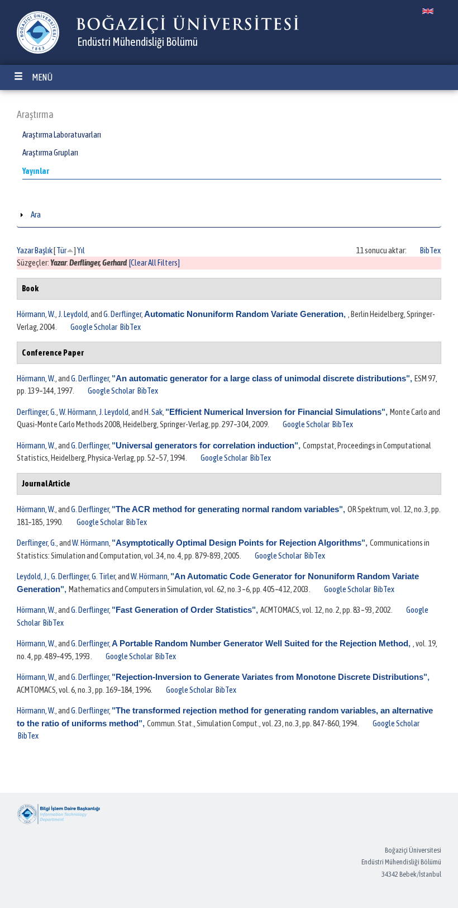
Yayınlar (35, 171)
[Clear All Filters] (154, 262)
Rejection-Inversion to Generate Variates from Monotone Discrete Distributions (269, 677)
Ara (36, 214)
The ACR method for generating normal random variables (227, 509)
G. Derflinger (122, 314)
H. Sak (153, 412)
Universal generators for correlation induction (205, 445)
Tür (61, 250)
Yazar (25, 250)
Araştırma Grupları (50, 152)
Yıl (81, 250)
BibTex (430, 250)
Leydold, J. (32, 576)
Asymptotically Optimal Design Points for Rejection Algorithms (238, 542)
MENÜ (42, 77)
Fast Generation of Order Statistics (184, 609)
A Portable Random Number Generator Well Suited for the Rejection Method (260, 643)
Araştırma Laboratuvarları (61, 134)
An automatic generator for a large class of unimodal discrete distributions (261, 378)
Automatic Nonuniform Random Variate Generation (244, 314)
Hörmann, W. (36, 314)
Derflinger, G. (36, 412)
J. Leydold (73, 314)
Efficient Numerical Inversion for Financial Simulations (275, 412)
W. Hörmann (77, 412)
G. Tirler (103, 576)
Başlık (44, 250)
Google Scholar (93, 327)
